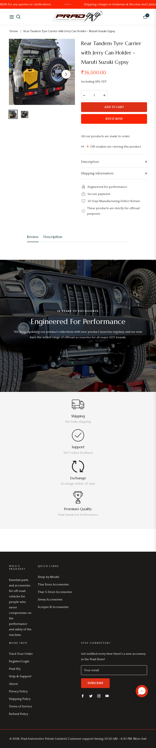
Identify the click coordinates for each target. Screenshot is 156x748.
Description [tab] (52, 236)
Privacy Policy (18, 691)
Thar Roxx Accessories (53, 584)
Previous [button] (17, 74)
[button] (142, 691)
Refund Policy (18, 714)
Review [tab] (33, 236)
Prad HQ (15, 669)
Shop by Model (48, 577)
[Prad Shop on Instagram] (99, 695)
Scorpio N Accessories (53, 607)
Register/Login (19, 661)
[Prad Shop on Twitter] (90, 695)
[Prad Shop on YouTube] (107, 695)
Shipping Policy (19, 699)
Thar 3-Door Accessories (55, 592)
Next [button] (66, 74)
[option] (42, 72)
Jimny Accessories (50, 599)
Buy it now (114, 119)
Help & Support (20, 676)
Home (14, 31)
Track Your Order (21, 654)
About (13, 684)
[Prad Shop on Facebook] (82, 695)
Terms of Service (20, 706)
